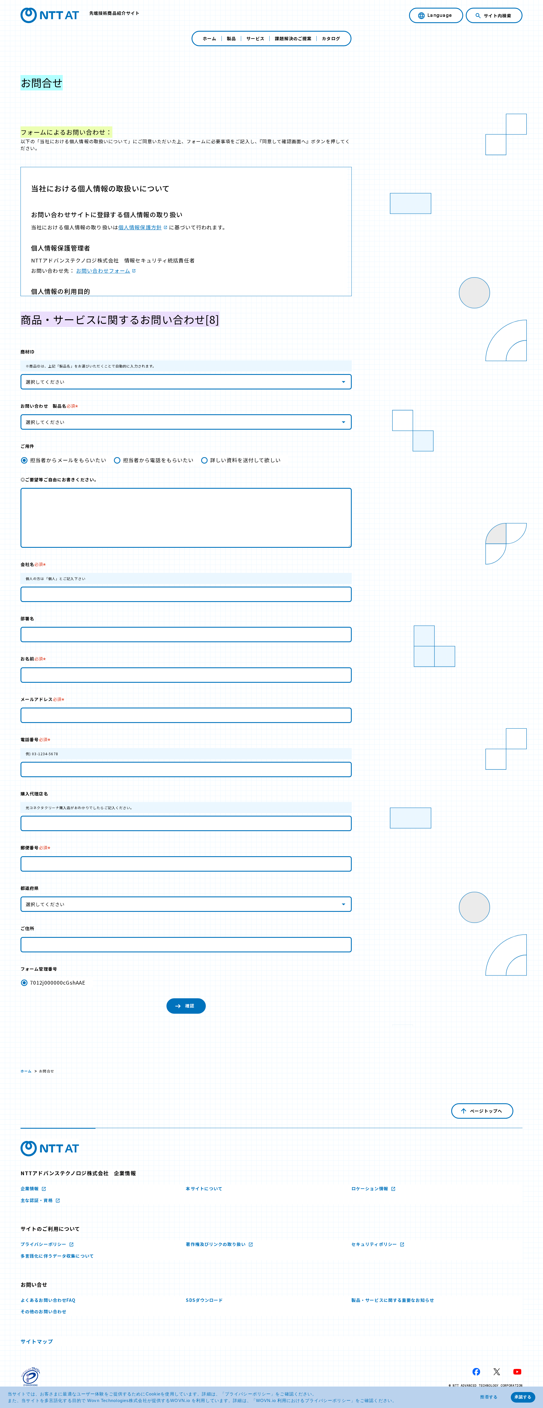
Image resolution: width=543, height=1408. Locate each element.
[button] (399, 1401)
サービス (255, 38)
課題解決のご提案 (293, 38)
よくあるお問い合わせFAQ (48, 1300)
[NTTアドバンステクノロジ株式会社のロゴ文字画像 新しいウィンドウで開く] (50, 1148)
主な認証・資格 (37, 1200)
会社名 (32, 564)
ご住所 (27, 928)
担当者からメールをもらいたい (68, 460)
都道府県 (30, 888)
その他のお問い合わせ (43, 1311)
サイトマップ (37, 1341)
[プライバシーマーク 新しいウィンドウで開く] (31, 1377)
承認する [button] (523, 1397)
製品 (231, 38)
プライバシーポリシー (248, 1393)
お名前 (32, 659)
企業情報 (30, 1188)
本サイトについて (204, 1188)
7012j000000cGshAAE (58, 982)
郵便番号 (34, 848)
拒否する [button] (488, 1397)
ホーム (209, 38)
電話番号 (34, 739)
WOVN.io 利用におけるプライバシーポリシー (303, 1400)
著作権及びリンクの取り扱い (216, 1244)
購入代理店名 (34, 794)
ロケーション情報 (370, 1188)
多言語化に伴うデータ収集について (57, 1256)
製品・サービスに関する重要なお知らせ (392, 1300)
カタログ (331, 38)
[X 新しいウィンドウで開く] (497, 1372)
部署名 (27, 618)
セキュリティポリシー (374, 1244)
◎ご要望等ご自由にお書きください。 (60, 479)
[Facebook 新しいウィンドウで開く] (476, 1372)
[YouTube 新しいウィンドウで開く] (517, 1372)
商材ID (27, 352)
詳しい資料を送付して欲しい (245, 460)
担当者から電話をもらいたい (158, 460)
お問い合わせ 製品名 (48, 406)
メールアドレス (41, 699)
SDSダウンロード (204, 1300)
